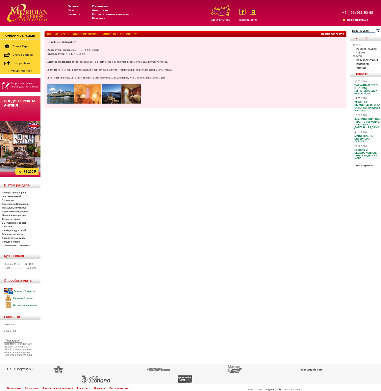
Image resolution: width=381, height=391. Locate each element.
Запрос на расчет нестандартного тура (24, 85)
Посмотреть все (365, 165)
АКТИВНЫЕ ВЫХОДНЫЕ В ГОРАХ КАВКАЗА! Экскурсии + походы (367, 106)
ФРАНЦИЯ (361, 68)
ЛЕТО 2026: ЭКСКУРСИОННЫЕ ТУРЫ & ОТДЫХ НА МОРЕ (365, 154)
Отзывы (73, 6)
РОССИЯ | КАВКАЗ (366, 49)
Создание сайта (273, 389)
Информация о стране (14, 192)
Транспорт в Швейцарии (15, 204)
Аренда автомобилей (13, 238)
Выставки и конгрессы (14, 223)
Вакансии (98, 18)
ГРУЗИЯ (360, 52)
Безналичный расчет (25, 305)
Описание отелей (11, 196)
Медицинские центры (14, 215)
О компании (100, 6)
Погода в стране (11, 242)
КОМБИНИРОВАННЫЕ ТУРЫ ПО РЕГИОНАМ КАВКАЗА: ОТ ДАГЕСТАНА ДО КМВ (367, 123)
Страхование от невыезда (16, 245)
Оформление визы (12, 234)
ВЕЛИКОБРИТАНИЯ (367, 60)
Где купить (83, 388)
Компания (9, 324)
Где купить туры (220, 19)
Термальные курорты (14, 208)
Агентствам (100, 10)
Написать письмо (357, 19)
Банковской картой (24, 291)
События (7, 226)
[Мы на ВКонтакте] (253, 12)
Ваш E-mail (10, 330)
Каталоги (74, 14)
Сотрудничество (119, 388)
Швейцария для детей (14, 230)
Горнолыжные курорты (15, 211)
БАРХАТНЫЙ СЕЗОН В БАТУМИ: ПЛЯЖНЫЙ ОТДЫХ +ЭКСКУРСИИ (366, 89)
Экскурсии (8, 200)
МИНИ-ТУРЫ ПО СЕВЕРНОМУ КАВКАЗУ (363, 139)
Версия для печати (332, 34)
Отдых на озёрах (11, 219)
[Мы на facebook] (242, 12)
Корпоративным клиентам (110, 14)
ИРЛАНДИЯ (362, 64)
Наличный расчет (23, 298)
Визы (71, 10)
